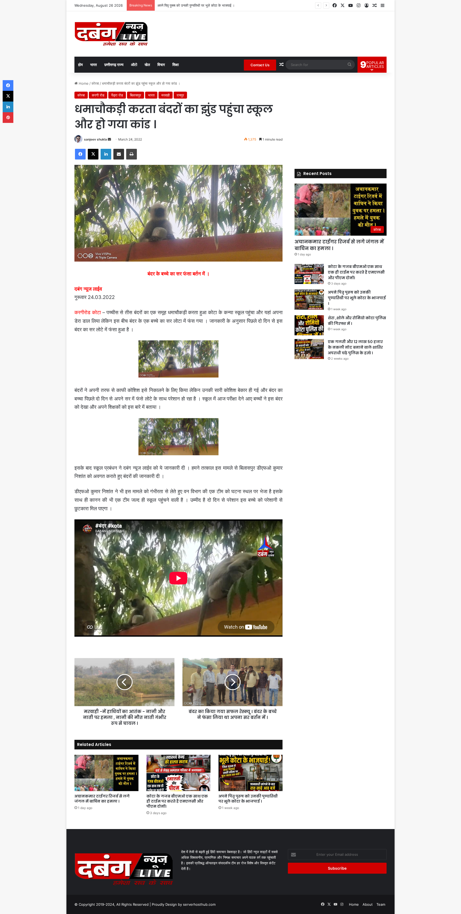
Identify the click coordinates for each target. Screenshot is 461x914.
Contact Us (260, 65)
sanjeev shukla (95, 139)
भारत (93, 64)
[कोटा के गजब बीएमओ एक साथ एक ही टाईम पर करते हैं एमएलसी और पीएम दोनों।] (178, 773)
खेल (147, 64)
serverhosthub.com (199, 904)
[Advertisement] (341, 118)
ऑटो (134, 64)
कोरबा (95, 83)
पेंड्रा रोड (117, 95)
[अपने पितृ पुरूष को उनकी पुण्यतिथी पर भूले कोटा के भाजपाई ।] (250, 773)
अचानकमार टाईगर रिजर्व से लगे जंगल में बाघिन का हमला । (102, 799)
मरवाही (165, 95)
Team (380, 904)
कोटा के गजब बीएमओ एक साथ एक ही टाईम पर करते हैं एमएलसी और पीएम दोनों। (177, 801)
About (368, 904)
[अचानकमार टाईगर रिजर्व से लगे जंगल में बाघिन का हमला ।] (106, 773)
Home (83, 83)
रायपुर (180, 95)
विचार (161, 64)
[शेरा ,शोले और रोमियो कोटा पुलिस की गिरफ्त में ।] (309, 325)
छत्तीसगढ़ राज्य (114, 64)
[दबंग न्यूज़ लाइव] (111, 34)
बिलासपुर (135, 95)
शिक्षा (175, 64)
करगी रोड (98, 95)
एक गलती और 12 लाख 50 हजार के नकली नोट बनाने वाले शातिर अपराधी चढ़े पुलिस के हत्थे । (355, 347)
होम (80, 64)
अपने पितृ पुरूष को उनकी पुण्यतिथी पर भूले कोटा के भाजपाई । (196, 5)
